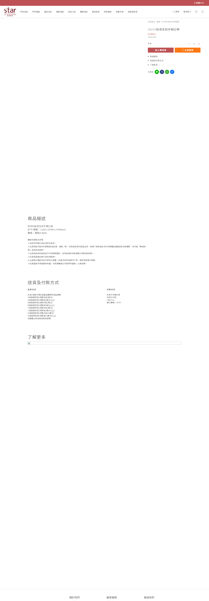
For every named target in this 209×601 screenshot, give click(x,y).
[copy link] (172, 72)
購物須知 (84, 12)
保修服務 (108, 12)
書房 (158, 22)
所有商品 (24, 12)
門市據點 (36, 12)
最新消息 (48, 12)
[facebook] (162, 72)
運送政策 (96, 12)
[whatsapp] (167, 72)
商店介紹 (72, 12)
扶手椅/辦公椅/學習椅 (170, 22)
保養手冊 (120, 12)
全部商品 (151, 22)
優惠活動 (60, 12)
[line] (157, 72)
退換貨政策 (132, 12)
